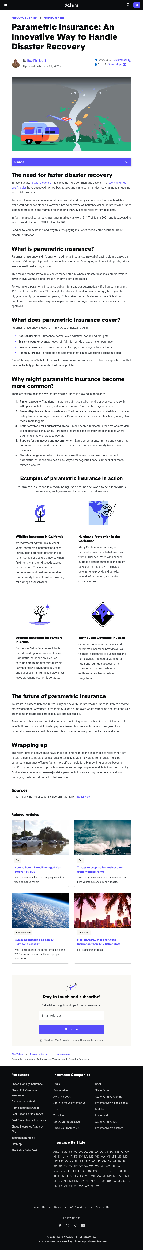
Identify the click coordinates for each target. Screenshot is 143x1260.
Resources (20, 1075)
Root (98, 1084)
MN (113, 1156)
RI (124, 1161)
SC (55, 1166)
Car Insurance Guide (24, 1101)
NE (61, 1161)
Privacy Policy (64, 1241)
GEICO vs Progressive (66, 1121)
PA (120, 1161)
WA (91, 1166)
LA (86, 1156)
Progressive (60, 1090)
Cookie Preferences (96, 1241)
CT (106, 1151)
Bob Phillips (35, 60)
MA (103, 1156)
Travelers (59, 1115)
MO (125, 1156)
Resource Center (24, 18)
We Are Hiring (78, 1207)
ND (99, 1161)
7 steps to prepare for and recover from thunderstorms (100, 869)
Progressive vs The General (112, 1103)
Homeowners (54, 18)
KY (81, 1156)
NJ (76, 1161)
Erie (55, 1109)
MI (108, 1156)
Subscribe (71, 1029)
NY (88, 1161)
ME (91, 1156)
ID (59, 1156)
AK (81, 1151)
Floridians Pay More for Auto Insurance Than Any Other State (98, 942)
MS (119, 1156)
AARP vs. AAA (61, 1096)
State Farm (102, 1090)
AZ (86, 1151)
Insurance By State (69, 1142)
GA (127, 1151)
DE (117, 1151)
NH (71, 1161)
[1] (69, 221)
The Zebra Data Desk (24, 1150)
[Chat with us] (136, 5)
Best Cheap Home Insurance (29, 1120)
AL (75, 1151)
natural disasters (41, 182)
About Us (39, 1207)
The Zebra (17, 1054)
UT (76, 1166)
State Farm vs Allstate (108, 1096)
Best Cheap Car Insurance (27, 1114)
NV (66, 1161)
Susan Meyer (115, 64)
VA (86, 1166)
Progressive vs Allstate (109, 1128)
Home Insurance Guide (25, 1107)
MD (97, 1156)
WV (97, 1166)
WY (108, 1166)
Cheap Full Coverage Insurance (24, 1093)
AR (91, 1151)
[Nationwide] (83, 796)
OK (109, 1161)
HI (54, 1156)
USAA (56, 1084)
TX (71, 1166)
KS (76, 1156)
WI (102, 1166)
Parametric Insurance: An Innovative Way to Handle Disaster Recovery (50, 1059)
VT (81, 1166)
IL (63, 1156)
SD (60, 1166)
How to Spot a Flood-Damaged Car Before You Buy (37, 869)
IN (67, 1156)
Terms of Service (45, 1241)
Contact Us (102, 1207)
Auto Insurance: (63, 1151)
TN (65, 1166)
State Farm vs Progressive (69, 1103)
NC (93, 1161)
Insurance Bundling (23, 1137)
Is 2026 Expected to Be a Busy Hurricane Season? (34, 942)
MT (55, 1161)
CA (96, 1151)
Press (57, 1207)
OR (115, 1161)
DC (112, 1151)
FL (121, 1151)
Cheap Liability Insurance (27, 1084)
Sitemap (17, 1144)
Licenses (79, 1241)
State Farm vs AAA (106, 1121)
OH (104, 1161)
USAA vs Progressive (66, 1128)
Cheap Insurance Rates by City (27, 1129)
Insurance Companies (71, 1075)
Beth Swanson (119, 60)
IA (71, 1156)
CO (101, 1151)
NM (82, 1161)
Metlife (99, 1109)
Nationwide (102, 1115)
